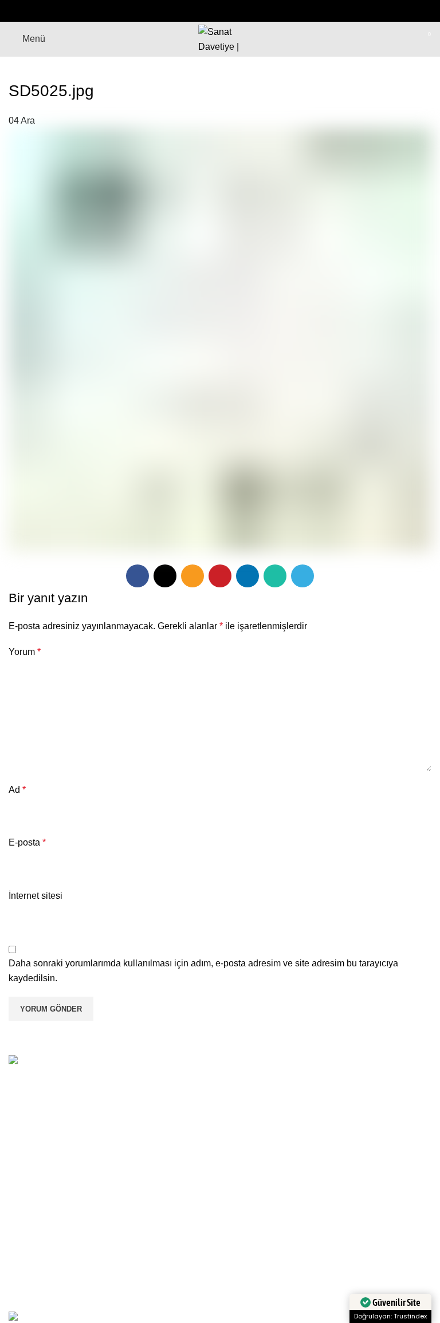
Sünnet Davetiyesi (339, 1269)
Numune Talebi (186, 1269)
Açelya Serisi (329, 1226)
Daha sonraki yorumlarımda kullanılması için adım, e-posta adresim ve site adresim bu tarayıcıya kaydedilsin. (203, 970)
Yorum (25, 652)
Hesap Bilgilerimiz (192, 1226)
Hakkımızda (179, 1205)
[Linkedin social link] (234, 10)
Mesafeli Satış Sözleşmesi (62, 1226)
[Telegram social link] (264, 10)
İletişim (169, 1248)
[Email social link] (205, 10)
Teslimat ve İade (41, 1248)
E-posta (27, 842)
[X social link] (190, 10)
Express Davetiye (338, 1248)
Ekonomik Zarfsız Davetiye (356, 1205)
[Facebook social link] (175, 10)
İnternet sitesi (35, 896)
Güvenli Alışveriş (43, 1205)
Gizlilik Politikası (42, 1269)
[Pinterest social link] (220, 10)
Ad (17, 790)
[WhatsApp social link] (249, 10)
